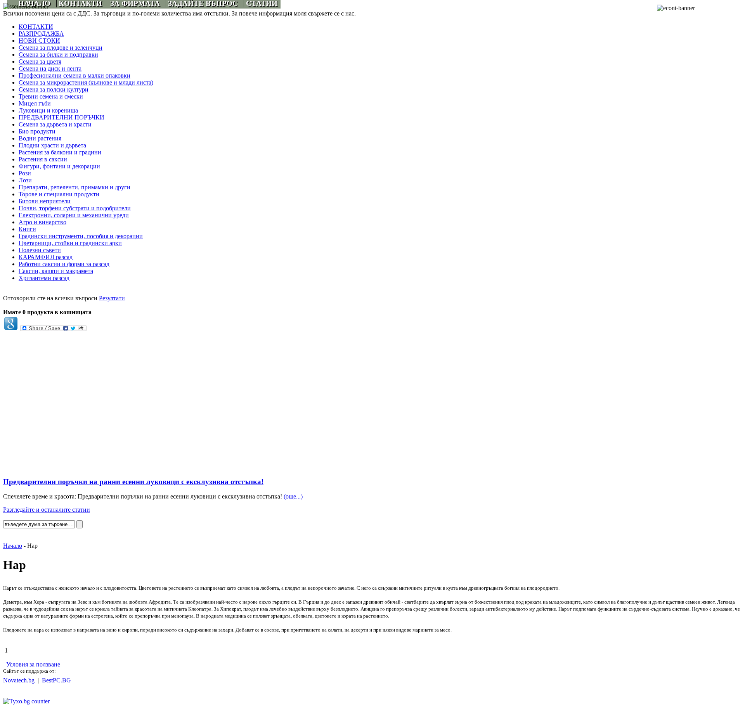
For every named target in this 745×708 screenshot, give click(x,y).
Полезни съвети (40, 250)
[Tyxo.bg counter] (26, 701)
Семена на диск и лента (50, 68)
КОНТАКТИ (36, 26)
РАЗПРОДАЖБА (41, 33)
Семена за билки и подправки (58, 54)
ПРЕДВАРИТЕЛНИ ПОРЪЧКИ (61, 117)
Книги (27, 229)
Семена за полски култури (53, 89)
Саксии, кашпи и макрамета (56, 271)
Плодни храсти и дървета (52, 145)
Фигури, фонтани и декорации (59, 166)
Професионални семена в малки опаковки (74, 75)
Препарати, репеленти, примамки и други (74, 187)
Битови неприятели (45, 201)
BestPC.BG (56, 680)
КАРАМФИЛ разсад (46, 257)
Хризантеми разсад (44, 278)
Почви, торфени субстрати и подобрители (75, 208)
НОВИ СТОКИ (39, 40)
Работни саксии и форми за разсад (64, 264)
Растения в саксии (43, 159)
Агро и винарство (42, 222)
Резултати (112, 298)
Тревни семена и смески (51, 96)
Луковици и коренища (48, 110)
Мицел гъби (35, 103)
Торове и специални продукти (59, 194)
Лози (25, 180)
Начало (12, 545)
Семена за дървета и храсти (55, 124)
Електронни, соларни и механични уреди (74, 215)
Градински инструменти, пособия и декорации (81, 236)
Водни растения (40, 138)
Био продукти (37, 131)
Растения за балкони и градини (60, 152)
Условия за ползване (33, 664)
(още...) (293, 496)
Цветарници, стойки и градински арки (70, 243)
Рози (25, 173)
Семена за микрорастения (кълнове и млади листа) (86, 82)
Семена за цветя (40, 61)
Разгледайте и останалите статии (46, 509)
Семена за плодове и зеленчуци (60, 47)
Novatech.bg (19, 680)
